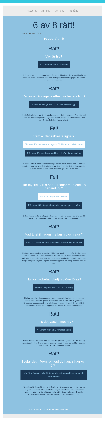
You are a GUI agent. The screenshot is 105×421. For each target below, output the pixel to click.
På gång (73, 10)
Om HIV (45, 10)
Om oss (59, 10)
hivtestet (32, 10)
